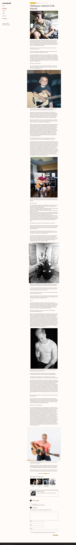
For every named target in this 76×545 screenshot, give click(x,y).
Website (31, 528)
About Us (4, 16)
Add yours (37, 500)
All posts (42, 491)
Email (31, 524)
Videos (3, 13)
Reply (47, 504)
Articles (3, 10)
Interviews (4, 8)
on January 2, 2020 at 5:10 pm (41, 504)
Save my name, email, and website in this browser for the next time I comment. (43, 532)
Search (6, 18)
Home (3, 5)
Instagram (45, 473)
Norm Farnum (34, 504)
